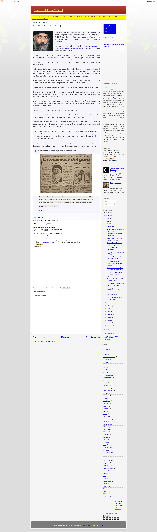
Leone (105, 414)
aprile (109, 320)
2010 (107, 329)
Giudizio (106, 396)
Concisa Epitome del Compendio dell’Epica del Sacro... (115, 263)
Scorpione (106, 465)
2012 (107, 221)
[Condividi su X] (66, 288)
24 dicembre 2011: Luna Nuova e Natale (114, 239)
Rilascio (105, 455)
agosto (110, 308)
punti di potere (107, 447)
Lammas (106, 408)
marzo (110, 323)
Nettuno (105, 432)
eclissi (105, 383)
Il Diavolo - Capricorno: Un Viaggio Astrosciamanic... (115, 253)
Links (109, 16)
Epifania (105, 385)
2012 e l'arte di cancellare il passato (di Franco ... (115, 230)
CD (104, 372)
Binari (105, 364)
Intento (105, 406)
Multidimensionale (109, 424)
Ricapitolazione (108, 452)
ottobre (110, 306)
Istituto (115, 16)
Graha (105, 398)
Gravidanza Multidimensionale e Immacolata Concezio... (114, 290)
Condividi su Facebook (40, 217)
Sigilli (105, 473)
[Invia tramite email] (63, 288)
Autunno (106, 359)
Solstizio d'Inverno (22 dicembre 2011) (114, 257)
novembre (111, 303)
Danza (104, 16)
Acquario (106, 349)
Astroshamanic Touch (76, 16)
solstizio (105, 478)
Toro (104, 489)
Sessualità (106, 471)
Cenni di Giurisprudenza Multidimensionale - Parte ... (115, 274)
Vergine (105, 494)
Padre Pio (106, 434)
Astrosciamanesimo (43, 16)
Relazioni (106, 450)
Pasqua (105, 437)
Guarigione (106, 401)
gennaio (110, 326)
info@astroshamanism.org (50, 242)
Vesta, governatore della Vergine (115, 183)
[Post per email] (59, 288)
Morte (105, 421)
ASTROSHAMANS (111, 336)
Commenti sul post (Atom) (47, 341)
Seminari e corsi (108, 468)
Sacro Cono (106, 460)
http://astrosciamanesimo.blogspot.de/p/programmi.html (47, 224)
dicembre (110, 226)
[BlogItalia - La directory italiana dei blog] (119, 507)
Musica (105, 427)
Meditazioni (107, 419)
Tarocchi (106, 483)
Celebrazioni (107, 375)
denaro (105, 380)
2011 (107, 224)
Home (34, 16)
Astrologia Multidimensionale (40, 19)
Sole (104, 476)
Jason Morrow (86, 525)
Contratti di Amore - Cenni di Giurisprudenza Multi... (115, 269)
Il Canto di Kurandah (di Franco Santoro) (114, 298)
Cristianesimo (107, 377)
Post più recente (39, 337)
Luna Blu (106, 416)
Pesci (105, 439)
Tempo (105, 486)
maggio (110, 317)
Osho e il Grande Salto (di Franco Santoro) (115, 280)
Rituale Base (107, 458)
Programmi (55, 16)
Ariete (105, 354)
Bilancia (105, 362)
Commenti (109, 205)
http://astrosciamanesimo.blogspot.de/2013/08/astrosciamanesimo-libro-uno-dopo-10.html (56, 235)
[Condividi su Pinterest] (69, 288)
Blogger (101, 525)
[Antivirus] (118, 509)
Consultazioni (63, 16)
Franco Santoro (95, 16)
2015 (107, 212)
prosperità (106, 442)
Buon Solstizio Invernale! (114, 243)
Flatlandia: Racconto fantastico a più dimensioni (113, 247)
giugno (110, 314)
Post (107, 201)
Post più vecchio (93, 337)
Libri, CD (86, 16)
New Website (109, 337)
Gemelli (105, 393)
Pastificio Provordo (113, 294)
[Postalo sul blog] (64, 288)
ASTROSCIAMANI (48, 10)
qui (95, 136)
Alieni (105, 352)
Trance (105, 491)
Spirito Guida (107, 481)
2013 (107, 218)
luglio (109, 311)
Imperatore (106, 403)
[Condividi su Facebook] (68, 288)
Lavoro (105, 411)
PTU (104, 445)
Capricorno (106, 370)
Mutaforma (106, 429)
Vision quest (107, 496)
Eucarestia (106, 388)
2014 (107, 215)
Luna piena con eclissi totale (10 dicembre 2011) (115, 284)
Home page (66, 337)
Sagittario (106, 463)
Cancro (105, 367)
